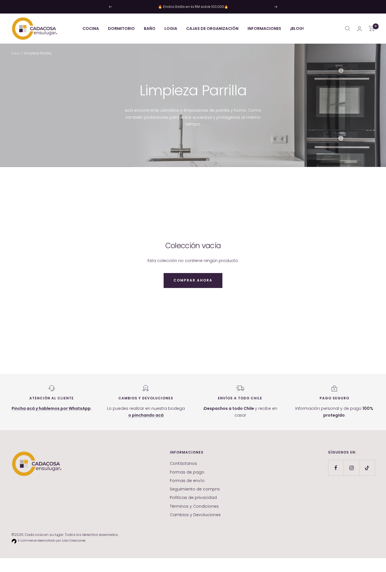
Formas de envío (187, 480)
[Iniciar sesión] (359, 28)
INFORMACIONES (264, 28)
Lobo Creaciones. (74, 540)
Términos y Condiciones (194, 506)
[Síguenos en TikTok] (367, 468)
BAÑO (149, 28)
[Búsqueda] (347, 28)
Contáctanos (183, 463)
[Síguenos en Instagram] (351, 468)
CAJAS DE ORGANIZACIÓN (212, 28)
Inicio (15, 53)
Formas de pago (187, 472)
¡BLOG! (297, 28)
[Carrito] (372, 28)
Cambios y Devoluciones (195, 515)
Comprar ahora (193, 280)
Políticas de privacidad (193, 497)
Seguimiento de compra (195, 489)
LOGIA (170, 28)
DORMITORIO (121, 28)
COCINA (91, 28)
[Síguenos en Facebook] (336, 468)
